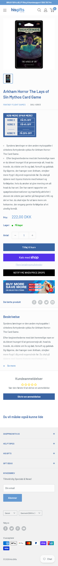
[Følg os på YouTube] (24, 528)
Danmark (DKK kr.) (28, 513)
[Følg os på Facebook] (5, 528)
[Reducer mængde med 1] (15, 235)
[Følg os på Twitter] (11, 528)
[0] (52, 10)
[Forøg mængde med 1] (32, 235)
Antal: (6, 235)
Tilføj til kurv (29, 247)
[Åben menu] (4, 10)
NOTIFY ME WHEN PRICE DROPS (29, 272)
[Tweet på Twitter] (46, 302)
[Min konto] (45, 10)
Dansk (7, 513)
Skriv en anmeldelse (29, 396)
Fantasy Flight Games (14, 104)
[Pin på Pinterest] (40, 302)
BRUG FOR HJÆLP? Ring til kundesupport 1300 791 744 (29, 2)
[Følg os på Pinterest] (17, 528)
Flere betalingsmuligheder (29, 264)
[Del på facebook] (34, 302)
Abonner (12, 497)
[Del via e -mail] (52, 302)
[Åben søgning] (39, 10)
